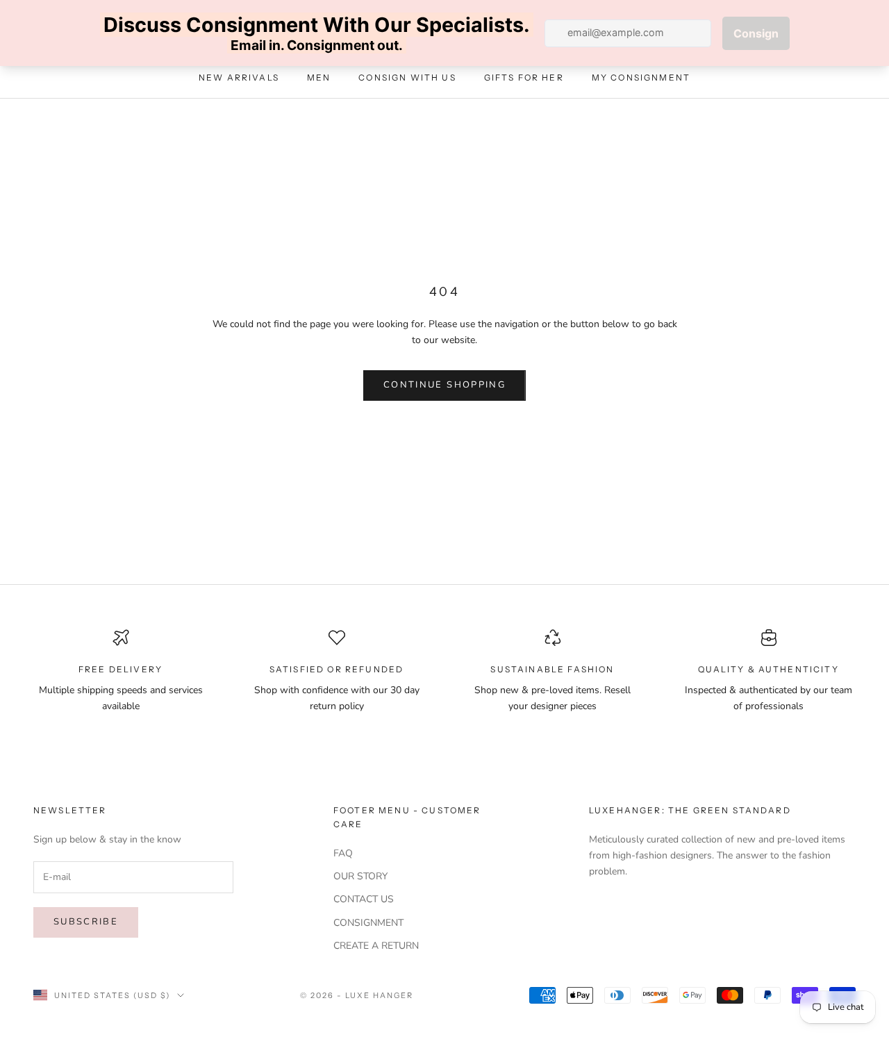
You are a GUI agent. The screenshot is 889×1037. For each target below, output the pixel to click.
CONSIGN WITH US (407, 78)
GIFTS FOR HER (524, 78)
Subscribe (85, 921)
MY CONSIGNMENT (641, 78)
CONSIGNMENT (368, 922)
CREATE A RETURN (376, 945)
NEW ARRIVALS (239, 78)
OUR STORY (360, 876)
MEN (319, 78)
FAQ (343, 853)
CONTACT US (363, 899)
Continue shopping (444, 385)
